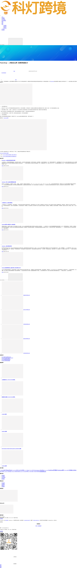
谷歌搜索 (35, 471)
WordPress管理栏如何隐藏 (6, 360)
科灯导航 (3, 478)
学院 (2, 24)
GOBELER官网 (4, 431)
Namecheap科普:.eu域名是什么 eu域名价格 (8, 224)
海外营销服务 (4, 20)
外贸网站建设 (9, 471)
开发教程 (5, 25)
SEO (19, 470)
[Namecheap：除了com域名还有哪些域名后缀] (12, 180)
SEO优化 (22, 470)
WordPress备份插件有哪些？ (6, 358)
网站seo (28, 471)
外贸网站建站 (5, 471)
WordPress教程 (66, 470)
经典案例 (3, 486)
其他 (14, 71)
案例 (2, 21)
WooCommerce (37, 470)
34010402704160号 (27, 520)
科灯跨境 (6, 520)
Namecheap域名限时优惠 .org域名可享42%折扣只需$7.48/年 (11, 267)
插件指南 (5, 26)
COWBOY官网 (4, 414)
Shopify (28, 470)
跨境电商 (3, 18)
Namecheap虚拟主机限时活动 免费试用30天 (9, 156)
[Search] (15, 41)
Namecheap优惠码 (15, 470)
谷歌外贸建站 (31, 471)
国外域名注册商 (6, 153)
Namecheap (1, 153)
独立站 (19, 471)
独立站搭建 (24, 471)
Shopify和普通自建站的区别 (6, 359)
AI (0, 470)
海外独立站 (13, 471)
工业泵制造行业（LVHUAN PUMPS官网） (8, 379)
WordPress (42, 470)
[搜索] (6, 37)
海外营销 (16, 471)
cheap (53, 81)
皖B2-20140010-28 (36, 520)
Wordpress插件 (60, 470)
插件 (2, 23)
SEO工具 (25, 470)
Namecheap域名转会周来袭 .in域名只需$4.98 (10, 154)
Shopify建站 (3, 19)
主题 (2, 22)
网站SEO (5, 27)
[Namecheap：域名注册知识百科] (12, 244)
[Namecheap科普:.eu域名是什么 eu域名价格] (12, 222)
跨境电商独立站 (43, 471)
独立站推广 (21, 471)
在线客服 (1, 518)
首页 (4, 72)
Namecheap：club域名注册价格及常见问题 (8, 160)
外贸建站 (71, 470)
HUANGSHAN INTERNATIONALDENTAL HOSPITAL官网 (11, 448)
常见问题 (5, 28)
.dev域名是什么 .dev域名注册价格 (7, 202)
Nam (51, 81)
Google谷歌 (3, 470)
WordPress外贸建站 (52, 470)
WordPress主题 (46, 470)
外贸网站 (2, 471)
